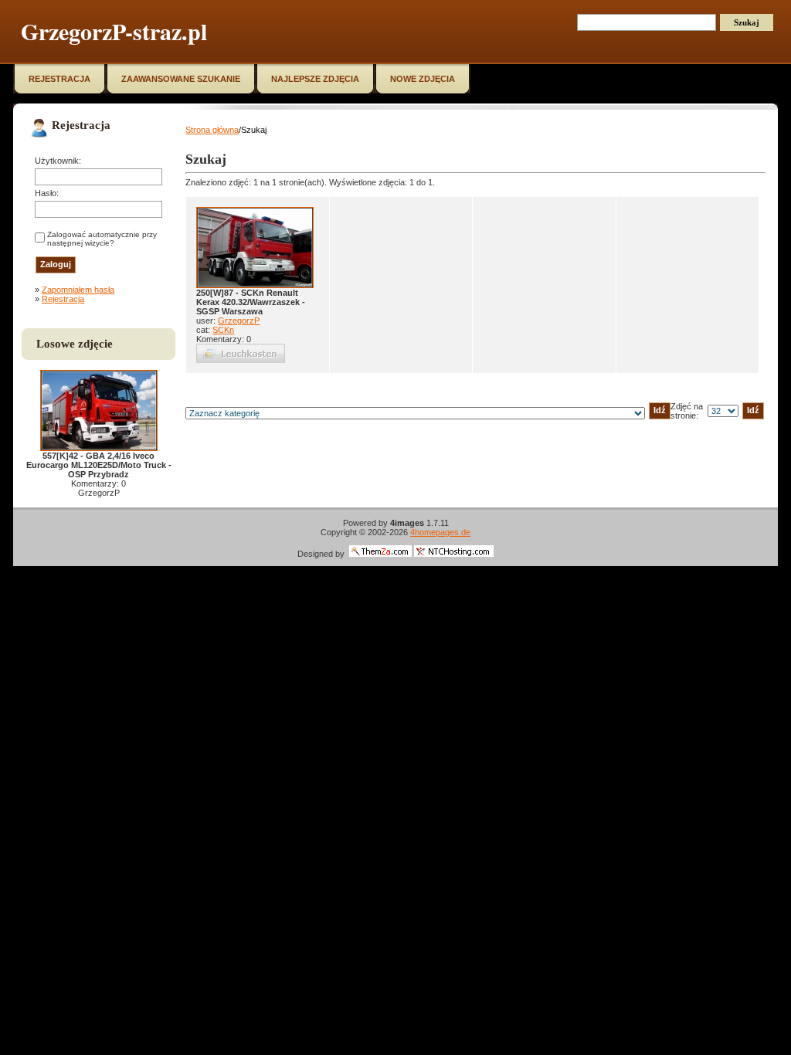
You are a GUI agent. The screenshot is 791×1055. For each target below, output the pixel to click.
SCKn (223, 329)
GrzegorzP (239, 320)
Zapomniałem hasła (78, 289)
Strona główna (212, 129)
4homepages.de (440, 532)
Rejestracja (63, 299)
